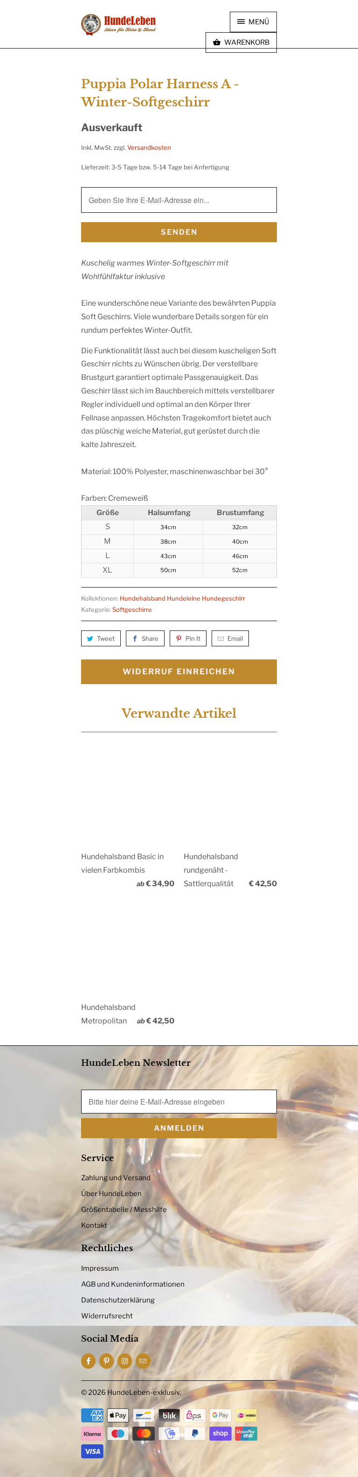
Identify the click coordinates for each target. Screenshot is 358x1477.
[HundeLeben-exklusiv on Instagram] (124, 1361)
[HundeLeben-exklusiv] (118, 25)
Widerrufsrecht (107, 1316)
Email (235, 638)
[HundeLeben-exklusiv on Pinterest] (106, 1361)
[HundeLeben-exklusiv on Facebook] (88, 1361)
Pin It (193, 638)
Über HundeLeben (111, 1194)
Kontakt (94, 1225)
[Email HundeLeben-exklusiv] (143, 1361)
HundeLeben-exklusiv (143, 1392)
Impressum (100, 1268)
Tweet (106, 638)
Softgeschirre (132, 609)
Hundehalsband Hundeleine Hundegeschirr (182, 598)
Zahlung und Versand (116, 1178)
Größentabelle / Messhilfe (124, 1209)
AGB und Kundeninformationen (133, 1284)
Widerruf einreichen (179, 671)
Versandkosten (149, 147)
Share (150, 638)
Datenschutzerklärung (118, 1300)
